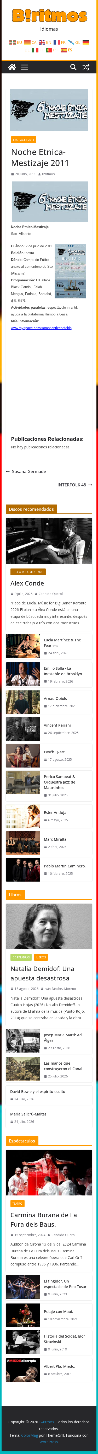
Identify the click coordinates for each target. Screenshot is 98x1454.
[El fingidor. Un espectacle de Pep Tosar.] (23, 1287)
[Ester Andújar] (23, 816)
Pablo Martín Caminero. (65, 865)
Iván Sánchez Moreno (60, 988)
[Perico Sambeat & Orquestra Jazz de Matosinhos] (23, 786)
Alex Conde (27, 583)
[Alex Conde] (49, 541)
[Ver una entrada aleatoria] (86, 67)
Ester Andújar (56, 812)
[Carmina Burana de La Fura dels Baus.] (49, 1172)
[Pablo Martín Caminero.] (23, 870)
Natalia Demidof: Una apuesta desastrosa (42, 973)
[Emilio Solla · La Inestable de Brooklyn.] (23, 675)
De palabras (21, 957)
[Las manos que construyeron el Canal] (23, 1069)
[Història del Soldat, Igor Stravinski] (23, 1342)
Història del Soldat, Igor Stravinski (64, 1339)
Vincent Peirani (57, 725)
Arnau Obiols (55, 698)
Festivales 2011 (23, 140)
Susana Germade (29, 471)
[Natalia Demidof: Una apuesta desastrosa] (49, 926)
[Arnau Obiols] (23, 702)
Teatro (17, 1203)
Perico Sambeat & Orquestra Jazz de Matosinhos (59, 782)
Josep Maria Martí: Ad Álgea (63, 1037)
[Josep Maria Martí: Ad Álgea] (23, 1041)
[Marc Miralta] (23, 843)
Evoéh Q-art (54, 751)
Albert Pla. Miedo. (59, 1366)
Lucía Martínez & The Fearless (62, 642)
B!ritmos (48, 174)
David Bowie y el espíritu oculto (37, 1091)
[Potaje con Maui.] (23, 1315)
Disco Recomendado (28, 572)
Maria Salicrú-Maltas (28, 1114)
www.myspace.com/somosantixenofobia (41, 328)
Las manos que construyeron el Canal (63, 1066)
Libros (41, 957)
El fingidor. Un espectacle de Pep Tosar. (66, 1284)
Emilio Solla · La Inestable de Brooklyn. (63, 671)
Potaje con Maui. (58, 1311)
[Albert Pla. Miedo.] (23, 1370)
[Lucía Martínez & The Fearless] (23, 646)
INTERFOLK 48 (71, 485)
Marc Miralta (55, 839)
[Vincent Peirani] (23, 729)
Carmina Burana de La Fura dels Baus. (43, 1219)
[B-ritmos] (12, 67)
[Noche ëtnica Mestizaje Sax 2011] (50, 220)
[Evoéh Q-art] (23, 756)
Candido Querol (51, 594)
